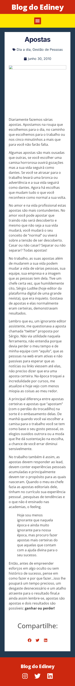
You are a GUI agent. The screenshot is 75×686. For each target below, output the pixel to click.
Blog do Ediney (37, 7)
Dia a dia (24, 49)
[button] (37, 20)
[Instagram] (25, 676)
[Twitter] (37, 676)
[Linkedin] (50, 676)
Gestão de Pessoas (47, 49)
